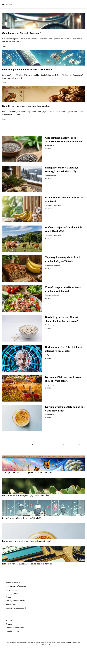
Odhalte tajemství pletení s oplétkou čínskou (26, 106)
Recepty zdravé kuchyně (52, 295)
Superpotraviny (49, 145)
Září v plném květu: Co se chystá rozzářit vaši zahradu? (27, 472)
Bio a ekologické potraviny (53, 205)
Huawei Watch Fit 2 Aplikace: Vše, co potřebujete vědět (27, 563)
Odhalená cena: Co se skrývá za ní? (21, 33)
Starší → (81, 445)
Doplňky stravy (49, 325)
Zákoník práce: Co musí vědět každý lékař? (21, 518)
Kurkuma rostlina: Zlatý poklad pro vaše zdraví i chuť (26, 541)
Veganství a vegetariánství (52, 265)
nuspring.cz (7, 4)
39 (63, 445)
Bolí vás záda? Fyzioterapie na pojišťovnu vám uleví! (26, 495)
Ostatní (4, 46)
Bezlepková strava (50, 175)
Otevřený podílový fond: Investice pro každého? (28, 69)
